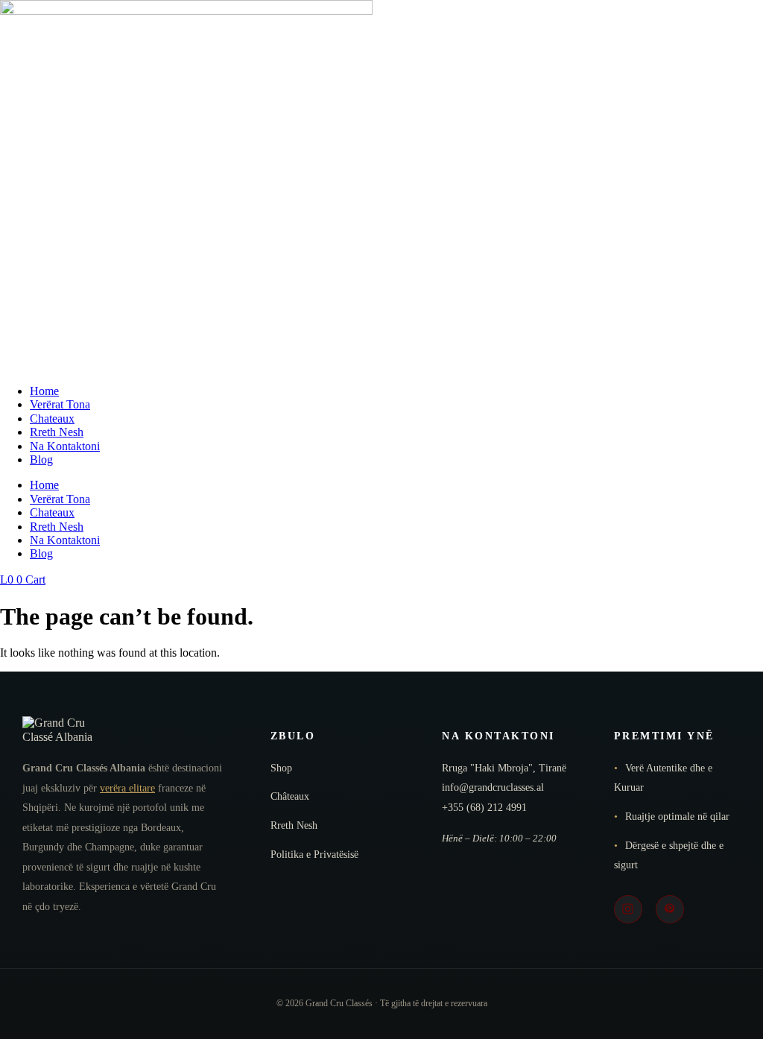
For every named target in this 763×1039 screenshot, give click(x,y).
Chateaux (52, 418)
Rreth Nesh (56, 432)
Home (44, 391)
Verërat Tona (60, 404)
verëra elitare (127, 788)
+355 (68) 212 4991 (484, 807)
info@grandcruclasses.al (493, 787)
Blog (41, 459)
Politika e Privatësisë (314, 854)
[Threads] (670, 909)
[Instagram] (628, 909)
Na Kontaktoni (65, 446)
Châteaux (289, 796)
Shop (281, 768)
